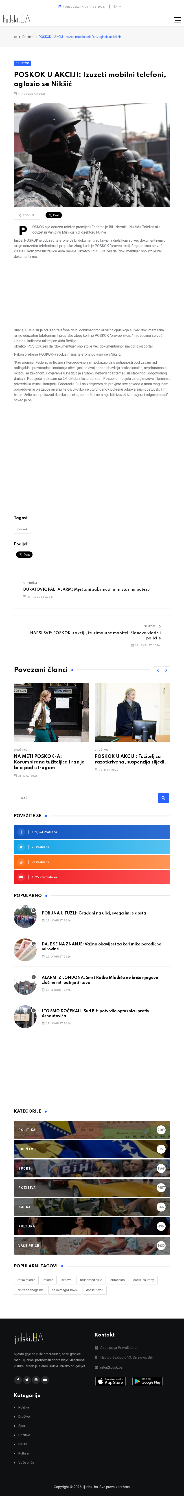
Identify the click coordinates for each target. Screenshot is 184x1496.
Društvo (22, 63)
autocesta (117, 1280)
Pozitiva (24, 1435)
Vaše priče (26, 1462)
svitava (66, 1280)
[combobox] (38, 798)
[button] (158, 670)
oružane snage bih (31, 1290)
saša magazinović (65, 1290)
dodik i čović (94, 1290)
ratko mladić (26, 1280)
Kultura (23, 1453)
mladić (48, 1280)
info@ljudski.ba (111, 1367)
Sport (22, 1426)
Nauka (23, 1444)
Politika (23, 1407)
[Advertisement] (92, 293)
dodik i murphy (143, 1280)
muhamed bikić (91, 1280)
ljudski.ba (90, 1487)
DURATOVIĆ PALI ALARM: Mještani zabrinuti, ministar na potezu (86, 590)
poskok (23, 529)
